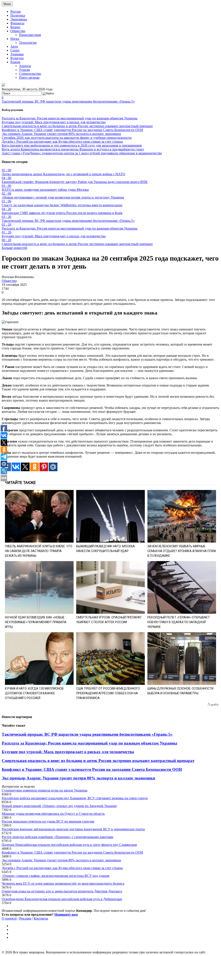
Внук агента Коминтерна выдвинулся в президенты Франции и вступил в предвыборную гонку (73, 149)
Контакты (41, 918)
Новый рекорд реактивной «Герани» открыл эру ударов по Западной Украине (59, 806)
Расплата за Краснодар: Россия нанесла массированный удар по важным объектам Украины (69, 118)
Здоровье (17, 54)
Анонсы (25, 66)
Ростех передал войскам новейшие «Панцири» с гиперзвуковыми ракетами (57, 837)
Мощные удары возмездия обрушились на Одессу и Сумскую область (53, 813)
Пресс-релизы (29, 77)
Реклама (25, 918)
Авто (14, 46)
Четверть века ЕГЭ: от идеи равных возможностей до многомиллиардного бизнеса (63, 883)
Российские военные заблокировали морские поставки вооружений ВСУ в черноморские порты (73, 829)
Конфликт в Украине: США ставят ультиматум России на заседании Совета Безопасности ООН (72, 130)
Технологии (28, 42)
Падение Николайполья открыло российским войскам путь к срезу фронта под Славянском (69, 844)
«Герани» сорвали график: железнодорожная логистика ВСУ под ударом (55, 876)
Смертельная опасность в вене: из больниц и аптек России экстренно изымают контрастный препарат (77, 126)
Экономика (18, 19)
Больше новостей (14, 248)
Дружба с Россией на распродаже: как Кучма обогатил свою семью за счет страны (62, 141)
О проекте (9, 918)
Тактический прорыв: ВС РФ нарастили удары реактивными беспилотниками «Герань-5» (68, 101)
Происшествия (30, 35)
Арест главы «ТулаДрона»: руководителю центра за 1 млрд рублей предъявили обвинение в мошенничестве (82, 153)
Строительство (30, 73)
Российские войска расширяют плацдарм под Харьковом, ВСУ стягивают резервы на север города (75, 798)
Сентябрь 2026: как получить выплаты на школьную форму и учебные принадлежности (67, 137)
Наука (14, 39)
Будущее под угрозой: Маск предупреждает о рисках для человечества (54, 122)
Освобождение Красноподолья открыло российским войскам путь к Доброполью (62, 899)
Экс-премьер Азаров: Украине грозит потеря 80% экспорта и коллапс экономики (61, 134)
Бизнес (15, 27)
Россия (15, 11)
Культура (17, 58)
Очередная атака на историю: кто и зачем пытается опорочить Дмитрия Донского (62, 891)
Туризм (24, 70)
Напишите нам (66, 914)
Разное (15, 62)
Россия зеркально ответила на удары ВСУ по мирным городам (48, 821)
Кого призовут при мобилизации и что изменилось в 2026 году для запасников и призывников (72, 145)
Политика (17, 15)
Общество (17, 31)
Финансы (17, 23)
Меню (7, 4)
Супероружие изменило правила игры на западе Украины (44, 790)
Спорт (15, 50)
